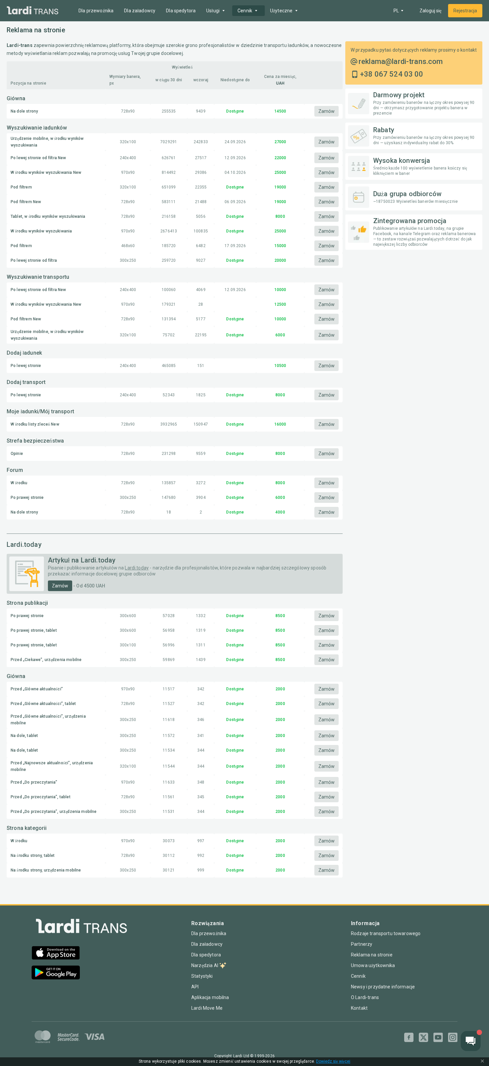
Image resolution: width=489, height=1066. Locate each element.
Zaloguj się (430, 10)
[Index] (81, 927)
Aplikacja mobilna (210, 997)
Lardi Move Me (207, 1008)
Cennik (358, 976)
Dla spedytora (181, 10)
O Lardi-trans (365, 997)
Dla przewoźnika (96, 10)
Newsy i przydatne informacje (383, 986)
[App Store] (56, 953)
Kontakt (359, 1008)
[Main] (33, 11)
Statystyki (202, 976)
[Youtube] (438, 1037)
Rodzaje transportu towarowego (385, 933)
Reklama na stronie (372, 954)
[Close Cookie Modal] (482, 1061)
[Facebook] (408, 1037)
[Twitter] (423, 1037)
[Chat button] (471, 1041)
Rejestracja (465, 10)
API (195, 986)
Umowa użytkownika (373, 965)
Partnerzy (361, 944)
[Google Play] (56, 973)
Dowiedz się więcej (333, 1061)
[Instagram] (452, 1037)
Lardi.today (137, 567)
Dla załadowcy (139, 10)
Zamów (326, 111)
